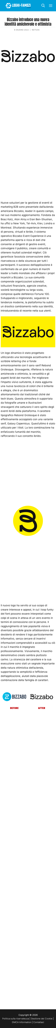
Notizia (36, 30)
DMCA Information (21, 1022)
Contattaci (38, 1022)
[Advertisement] (28, 105)
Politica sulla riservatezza (15, 1018)
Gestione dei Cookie (41, 1018)
